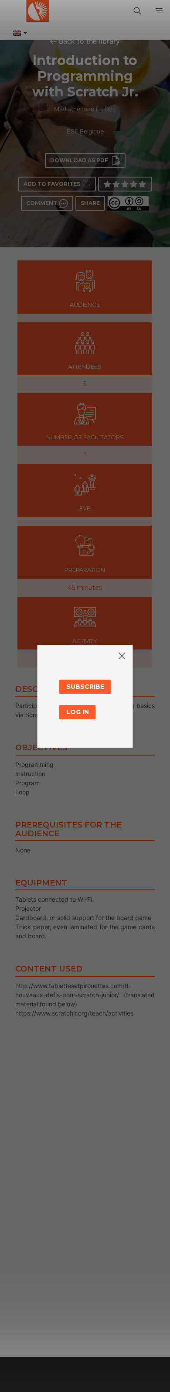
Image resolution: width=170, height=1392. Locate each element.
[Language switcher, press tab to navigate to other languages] (20, 33)
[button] (159, 11)
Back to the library (89, 41)
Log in (77, 712)
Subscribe (85, 687)
